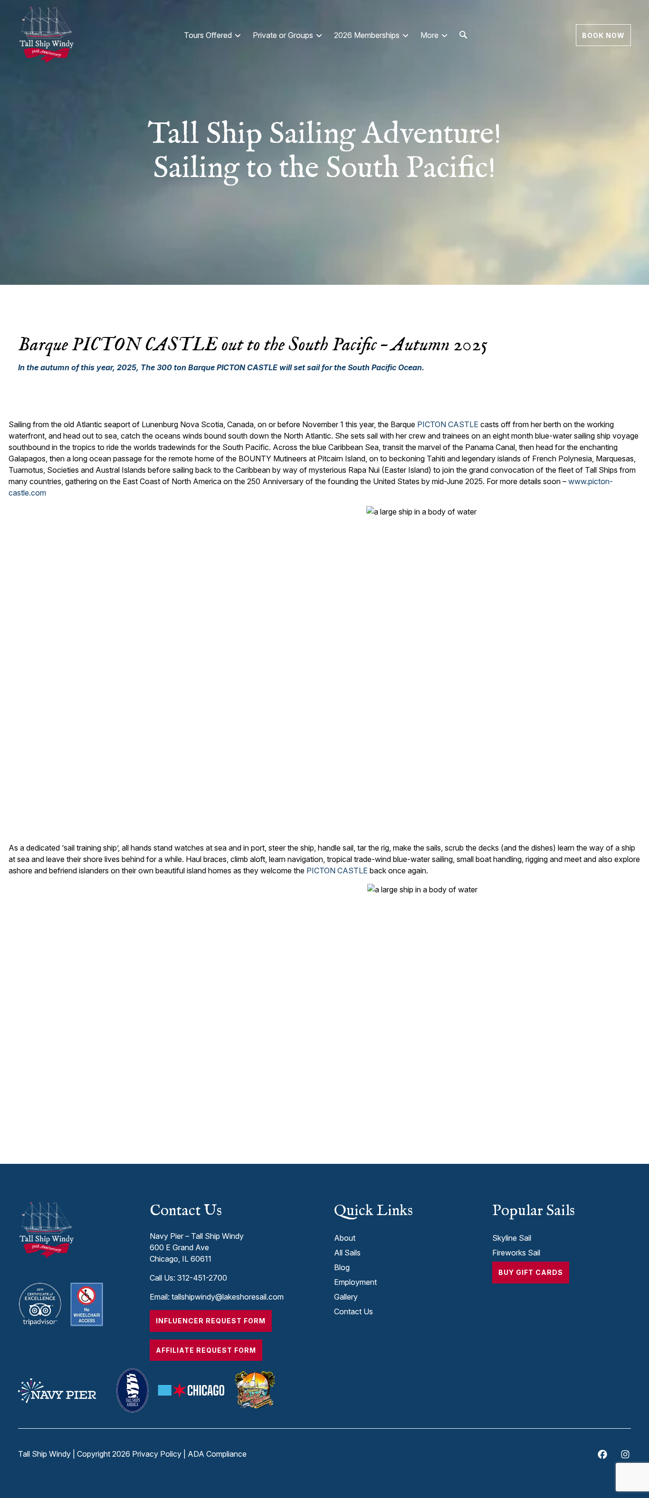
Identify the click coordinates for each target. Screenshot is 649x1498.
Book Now (603, 35)
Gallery (346, 1296)
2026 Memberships (367, 35)
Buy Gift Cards (530, 1272)
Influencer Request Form (211, 1321)
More (429, 35)
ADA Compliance (217, 1454)
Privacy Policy (156, 1454)
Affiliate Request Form (206, 1350)
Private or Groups (283, 35)
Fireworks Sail (516, 1252)
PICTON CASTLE (447, 424)
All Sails (347, 1252)
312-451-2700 (202, 1278)
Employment (355, 1282)
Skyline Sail (511, 1238)
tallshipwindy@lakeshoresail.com (228, 1296)
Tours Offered (208, 35)
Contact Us (353, 1311)
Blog (342, 1267)
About (344, 1238)
